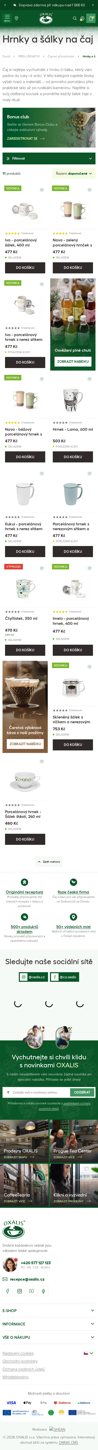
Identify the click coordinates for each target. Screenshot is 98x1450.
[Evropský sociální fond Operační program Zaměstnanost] (81, 1413)
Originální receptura (24, 892)
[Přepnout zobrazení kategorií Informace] (92, 1324)
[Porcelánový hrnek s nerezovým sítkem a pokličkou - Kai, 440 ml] (72, 490)
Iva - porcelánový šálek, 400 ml (21, 242)
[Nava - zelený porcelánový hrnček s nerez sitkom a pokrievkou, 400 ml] (72, 206)
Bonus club (18, 116)
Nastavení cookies (18, 1353)
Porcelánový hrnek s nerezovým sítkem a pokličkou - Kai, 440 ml (71, 531)
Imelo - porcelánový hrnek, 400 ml (71, 620)
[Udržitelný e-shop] (51, 1413)
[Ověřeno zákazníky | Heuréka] (61, 1413)
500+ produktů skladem (24, 929)
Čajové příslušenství (61, 56)
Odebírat (82, 1092)
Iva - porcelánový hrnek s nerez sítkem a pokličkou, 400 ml (23, 339)
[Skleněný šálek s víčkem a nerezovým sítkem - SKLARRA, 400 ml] (72, 683)
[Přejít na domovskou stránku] (14, 1229)
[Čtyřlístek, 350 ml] (25, 584)
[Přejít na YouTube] (31, 1291)
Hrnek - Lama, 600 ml (73, 429)
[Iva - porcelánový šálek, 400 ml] (25, 206)
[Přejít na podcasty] (43, 1291)
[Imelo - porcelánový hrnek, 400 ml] (72, 584)
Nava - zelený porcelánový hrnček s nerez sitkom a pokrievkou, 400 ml (72, 247)
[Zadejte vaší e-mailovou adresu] (49, 1092)
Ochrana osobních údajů (24, 1369)
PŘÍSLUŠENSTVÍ (29, 56)
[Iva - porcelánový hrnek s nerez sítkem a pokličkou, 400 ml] (25, 301)
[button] (5, 5)
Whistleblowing (15, 1377)
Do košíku (25, 268)
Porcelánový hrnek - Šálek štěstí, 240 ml (23, 814)
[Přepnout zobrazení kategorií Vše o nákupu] (92, 1337)
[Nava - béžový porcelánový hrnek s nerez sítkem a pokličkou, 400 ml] (25, 395)
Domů (6, 56)
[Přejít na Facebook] (8, 1291)
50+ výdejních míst (73, 926)
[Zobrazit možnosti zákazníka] (82, 18)
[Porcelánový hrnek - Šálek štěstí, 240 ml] (25, 778)
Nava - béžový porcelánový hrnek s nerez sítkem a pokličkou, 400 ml (23, 436)
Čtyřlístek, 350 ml (21, 618)
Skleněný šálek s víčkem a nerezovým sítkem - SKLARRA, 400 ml (71, 724)
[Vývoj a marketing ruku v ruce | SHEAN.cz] (58, 1429)
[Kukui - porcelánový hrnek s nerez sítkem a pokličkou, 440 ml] (25, 490)
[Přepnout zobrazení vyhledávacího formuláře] (75, 18)
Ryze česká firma (73, 892)
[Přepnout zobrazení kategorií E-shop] (92, 1311)
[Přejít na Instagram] (20, 1291)
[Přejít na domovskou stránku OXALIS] (46, 18)
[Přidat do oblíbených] (41, 189)
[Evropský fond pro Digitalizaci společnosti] (23, 1413)
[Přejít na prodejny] (16, 18)
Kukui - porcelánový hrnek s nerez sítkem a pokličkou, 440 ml (23, 529)
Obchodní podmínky (20, 1361)
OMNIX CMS (68, 1442)
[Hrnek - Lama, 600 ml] (72, 395)
